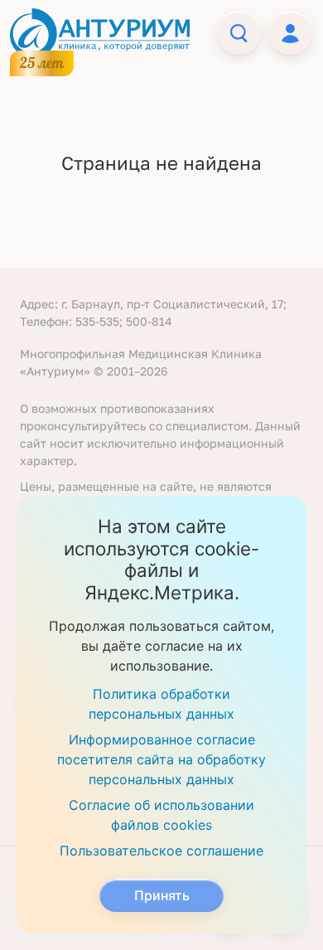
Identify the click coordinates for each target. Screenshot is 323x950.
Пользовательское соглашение (161, 850)
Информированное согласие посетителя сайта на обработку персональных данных (161, 759)
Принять (162, 895)
